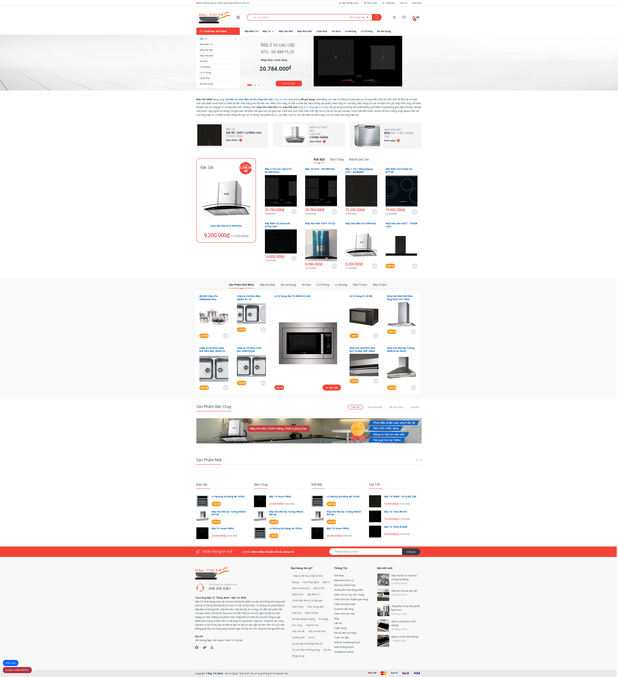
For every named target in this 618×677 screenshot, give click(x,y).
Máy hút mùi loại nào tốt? (404, 590)
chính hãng (297, 606)
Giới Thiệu (417, 2)
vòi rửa (327, 649)
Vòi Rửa (204, 61)
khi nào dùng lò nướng (303, 618)
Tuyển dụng (340, 627)
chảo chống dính (315, 606)
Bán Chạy (337, 159)
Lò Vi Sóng (205, 72)
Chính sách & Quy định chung (349, 594)
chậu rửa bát (311, 612)
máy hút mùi (312, 625)
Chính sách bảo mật (344, 613)
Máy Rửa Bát (206, 55)
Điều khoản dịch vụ (344, 580)
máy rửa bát (280, 99)
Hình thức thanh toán (345, 585)
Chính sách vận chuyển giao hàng (351, 599)
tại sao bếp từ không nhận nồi (307, 643)
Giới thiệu (339, 575)
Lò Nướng (205, 66)
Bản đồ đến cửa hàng (345, 632)
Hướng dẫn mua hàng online (348, 589)
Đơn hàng (372, 2)
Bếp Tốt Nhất (215, 673)
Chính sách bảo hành (344, 604)
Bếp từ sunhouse (301, 588)
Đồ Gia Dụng (206, 83)
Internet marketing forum (347, 642)
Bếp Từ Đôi (380, 284)
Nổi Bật (319, 159)
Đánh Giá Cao (359, 159)
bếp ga (295, 582)
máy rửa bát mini (317, 631)
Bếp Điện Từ (206, 44)
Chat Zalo (10, 662)
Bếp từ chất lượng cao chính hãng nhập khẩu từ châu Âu (222, 2)
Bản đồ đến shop (350, 2)
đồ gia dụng (298, 655)
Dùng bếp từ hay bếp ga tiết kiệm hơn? (405, 607)
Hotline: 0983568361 (17, 670)
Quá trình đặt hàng (343, 608)
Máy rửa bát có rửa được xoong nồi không (404, 577)
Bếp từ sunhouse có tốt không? (403, 623)
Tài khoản (390, 2)
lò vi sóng (309, 107)
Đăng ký (411, 551)
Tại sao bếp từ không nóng (306, 649)
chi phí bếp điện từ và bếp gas (307, 600)
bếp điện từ (313, 594)
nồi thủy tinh (298, 637)
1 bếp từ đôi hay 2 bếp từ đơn (307, 575)
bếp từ (326, 582)
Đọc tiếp (414, 266)
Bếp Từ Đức (360, 284)
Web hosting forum (344, 646)
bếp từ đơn (298, 594)
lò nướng (323, 107)
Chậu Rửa (205, 78)
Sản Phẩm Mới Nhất (241, 284)
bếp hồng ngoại (311, 582)
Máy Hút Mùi (206, 49)
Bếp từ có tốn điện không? (404, 636)
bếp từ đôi (319, 588)
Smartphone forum (344, 651)
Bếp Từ (203, 38)
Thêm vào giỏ (294, 211)
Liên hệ (390, 266)
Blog (336, 618)
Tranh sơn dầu (341, 637)
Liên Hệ (403, 2)
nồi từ (311, 637)
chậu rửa (296, 612)
